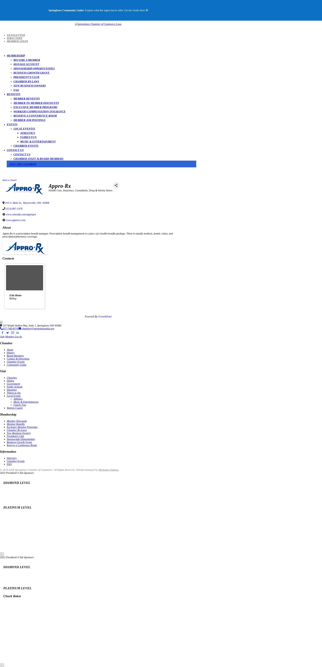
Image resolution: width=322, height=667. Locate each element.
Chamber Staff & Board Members (38, 158)
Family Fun (28, 137)
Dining (10, 380)
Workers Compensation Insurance (39, 111)
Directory (14, 38)
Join (2, 336)
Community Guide (16, 364)
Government (13, 383)
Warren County (15, 408)
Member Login (17, 41)
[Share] (116, 185)
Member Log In (13, 336)
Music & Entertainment (38, 141)
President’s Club (26, 77)
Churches (12, 377)
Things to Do (14, 392)
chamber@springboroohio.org (37, 328)
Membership (16, 55)
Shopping (12, 389)
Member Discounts (17, 421)
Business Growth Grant (31, 72)
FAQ (16, 90)
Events (12, 124)
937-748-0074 (10, 328)
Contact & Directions (18, 358)
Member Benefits (26, 98)
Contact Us (15, 150)
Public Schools (14, 386)
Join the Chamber (22, 164)
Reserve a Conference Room (35, 115)
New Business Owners (29, 85)
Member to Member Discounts (36, 103)
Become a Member (26, 60)
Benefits (13, 94)
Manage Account (26, 64)
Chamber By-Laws (26, 81)
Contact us (21, 154)
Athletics (27, 133)
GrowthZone (105, 316)
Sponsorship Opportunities (34, 68)
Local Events (23, 128)
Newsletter (16, 35)
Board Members (15, 355)
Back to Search (10, 180)
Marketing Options (108, 469)
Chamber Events (25, 145)
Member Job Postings (29, 120)
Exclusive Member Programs (35, 107)
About (10, 349)
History (11, 352)
